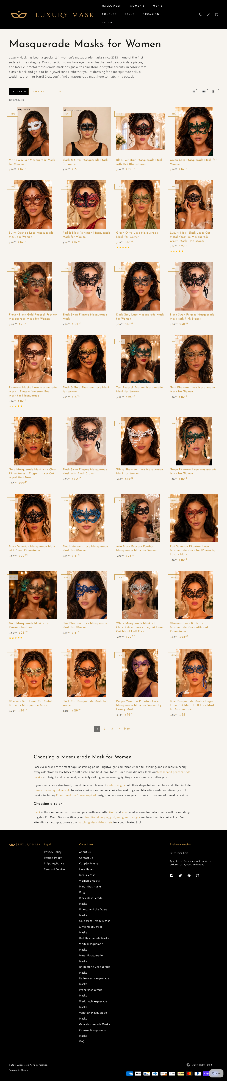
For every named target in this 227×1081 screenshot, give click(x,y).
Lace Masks (86, 869)
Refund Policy (53, 858)
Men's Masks (87, 875)
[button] (201, 14)
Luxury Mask (23, 1064)
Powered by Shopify (18, 1070)
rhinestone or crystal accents (52, 790)
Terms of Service (54, 869)
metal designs (116, 785)
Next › (128, 728)
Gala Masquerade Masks (94, 1024)
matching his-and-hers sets (95, 822)
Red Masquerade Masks (94, 938)
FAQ (81, 1041)
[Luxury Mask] (24, 844)
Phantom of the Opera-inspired (76, 795)
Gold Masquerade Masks (94, 921)
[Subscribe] (217, 853)
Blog (82, 892)
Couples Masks (88, 863)
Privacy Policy (52, 852)
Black (37, 812)
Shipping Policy (54, 863)
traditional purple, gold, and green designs (112, 817)
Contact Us (86, 858)
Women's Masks (89, 880)
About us (85, 852)
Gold (112, 812)
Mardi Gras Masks (90, 886)
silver (125, 812)
